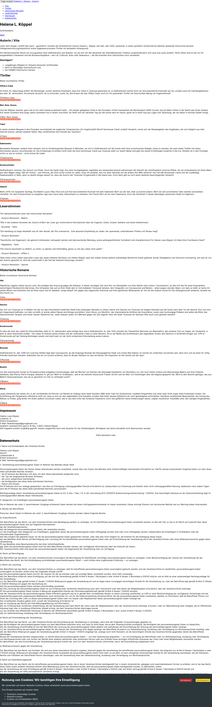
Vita (7, 6)
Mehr (2, 35)
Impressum (10, 15)
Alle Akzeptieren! (203, 680)
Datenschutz (11, 18)
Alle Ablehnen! (186, 680)
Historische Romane (14, 11)
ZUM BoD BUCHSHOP (10, 100)
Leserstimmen (11, 13)
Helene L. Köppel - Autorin (26, 1)
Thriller (8, 8)
